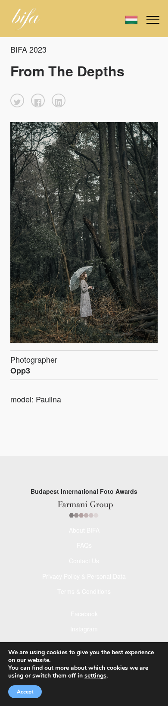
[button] (17, 100)
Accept (25, 691)
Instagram (84, 628)
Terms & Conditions (84, 591)
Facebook (84, 613)
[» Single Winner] (26, 19)
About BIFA (84, 530)
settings (95, 676)
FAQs (84, 545)
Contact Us (84, 560)
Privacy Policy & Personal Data (84, 576)
